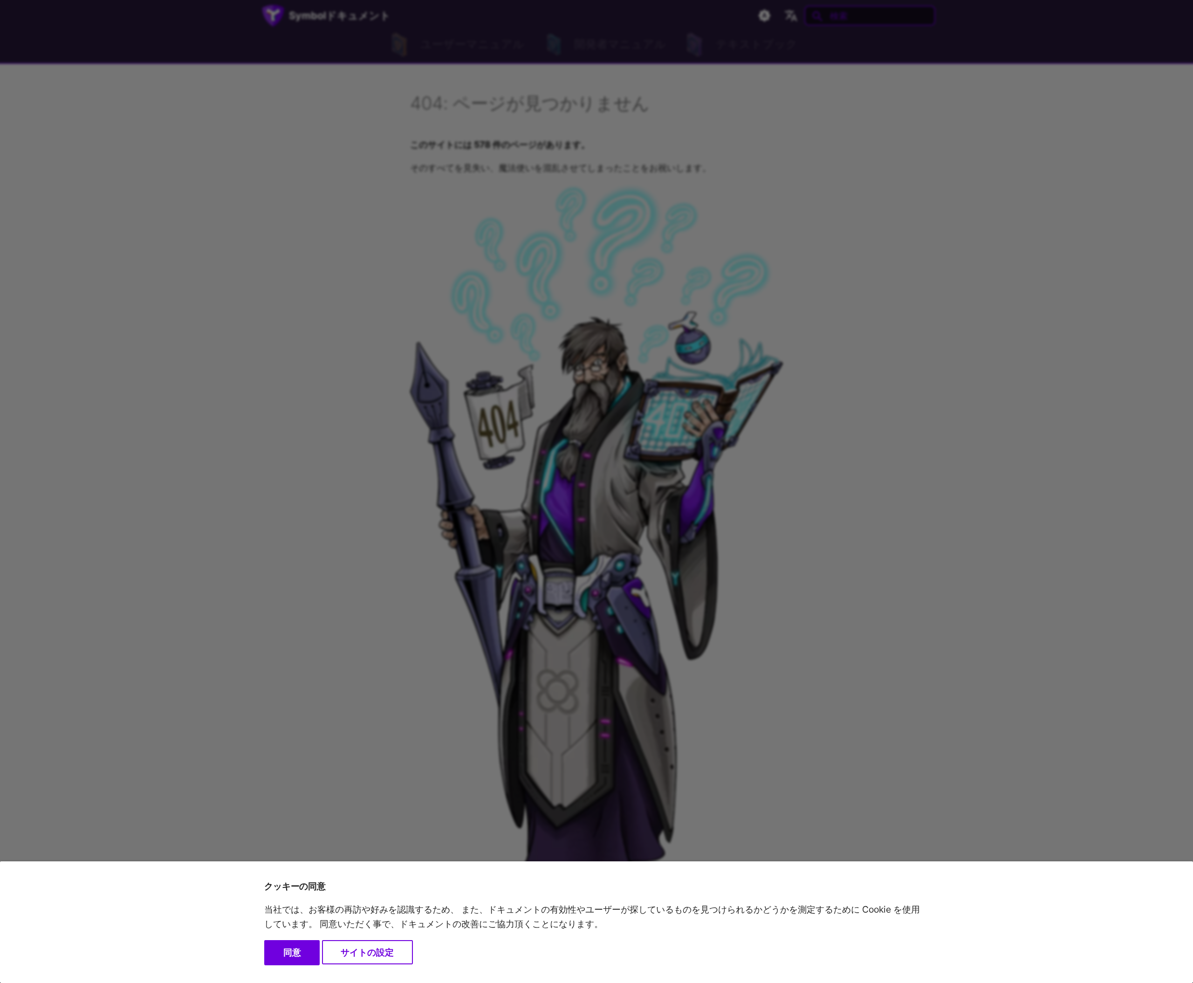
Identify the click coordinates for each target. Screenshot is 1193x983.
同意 (292, 952)
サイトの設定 (367, 952)
